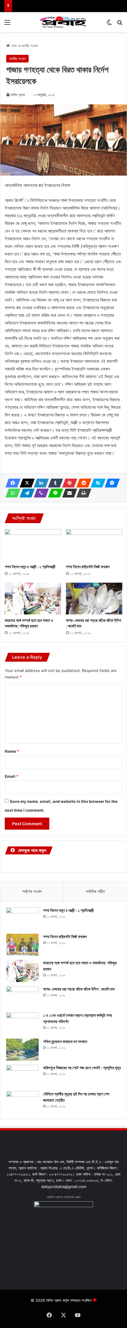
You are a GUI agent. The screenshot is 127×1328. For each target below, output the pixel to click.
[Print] (82, 493)
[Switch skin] (109, 24)
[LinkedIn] (39, 483)
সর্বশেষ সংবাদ (32, 891)
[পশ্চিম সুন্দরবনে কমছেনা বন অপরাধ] (22, 1050)
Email (11, 776)
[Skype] (96, 483)
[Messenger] (110, 483)
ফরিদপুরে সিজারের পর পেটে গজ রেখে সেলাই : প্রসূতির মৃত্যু (82, 1067)
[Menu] (7, 24)
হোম (13, 45)
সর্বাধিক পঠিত (95, 891)
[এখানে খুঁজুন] (120, 24)
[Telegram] (25, 493)
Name (12, 751)
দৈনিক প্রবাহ (18, 95)
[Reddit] (82, 483)
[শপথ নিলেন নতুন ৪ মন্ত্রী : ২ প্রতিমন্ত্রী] (33, 545)
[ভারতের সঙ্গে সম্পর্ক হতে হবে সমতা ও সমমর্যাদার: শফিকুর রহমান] (33, 598)
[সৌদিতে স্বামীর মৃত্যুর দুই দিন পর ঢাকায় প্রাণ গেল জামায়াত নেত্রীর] (22, 1102)
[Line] (54, 493)
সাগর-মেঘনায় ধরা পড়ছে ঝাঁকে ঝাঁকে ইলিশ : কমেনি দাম (79, 988)
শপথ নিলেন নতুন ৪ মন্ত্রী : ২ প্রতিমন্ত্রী (30, 566)
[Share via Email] (68, 493)
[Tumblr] (54, 483)
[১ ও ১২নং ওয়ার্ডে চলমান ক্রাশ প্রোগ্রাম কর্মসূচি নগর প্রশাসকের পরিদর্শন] (22, 1023)
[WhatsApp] (11, 493)
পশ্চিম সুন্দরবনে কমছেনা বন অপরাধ (65, 1041)
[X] (25, 483)
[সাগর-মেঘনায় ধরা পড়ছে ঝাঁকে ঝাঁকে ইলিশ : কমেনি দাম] (94, 598)
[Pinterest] (68, 483)
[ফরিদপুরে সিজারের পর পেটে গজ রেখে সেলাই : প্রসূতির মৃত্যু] (22, 1076)
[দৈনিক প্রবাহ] (63, 22)
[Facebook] (11, 483)
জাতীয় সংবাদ (30, 45)
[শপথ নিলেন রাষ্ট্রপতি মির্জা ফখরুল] (94, 545)
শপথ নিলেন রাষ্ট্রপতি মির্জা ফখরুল (88, 566)
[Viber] (39, 493)
